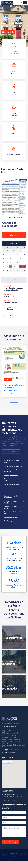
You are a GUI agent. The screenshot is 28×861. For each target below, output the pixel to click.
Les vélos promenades (10, 687)
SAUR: (10, 801)
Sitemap (14, 857)
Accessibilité (21, 855)
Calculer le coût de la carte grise (13, 512)
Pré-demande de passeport (13, 466)
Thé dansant (8, 309)
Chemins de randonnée (9, 662)
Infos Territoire (8, 383)
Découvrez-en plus (8, 32)
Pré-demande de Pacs (11, 484)
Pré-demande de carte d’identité (11, 461)
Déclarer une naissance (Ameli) (12, 479)
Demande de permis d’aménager (10, 502)
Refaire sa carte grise (11, 517)
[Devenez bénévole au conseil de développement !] (14, 362)
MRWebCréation (14, 853)
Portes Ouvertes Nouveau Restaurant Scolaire (13, 289)
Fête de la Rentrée (10, 303)
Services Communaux (14, 52)
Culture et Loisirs (14, 135)
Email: (13, 752)
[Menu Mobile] (25, 2)
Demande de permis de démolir (11, 507)
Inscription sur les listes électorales (12, 470)
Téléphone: (12, 749)
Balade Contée (9, 296)
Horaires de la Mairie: (10, 726)
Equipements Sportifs (14, 154)
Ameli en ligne (8, 521)
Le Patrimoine (14, 637)
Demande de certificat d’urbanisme (11, 497)
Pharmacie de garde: (11, 794)
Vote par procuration (11, 475)
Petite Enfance (14, 73)
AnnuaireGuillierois (14, 114)
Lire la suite (7, 394)
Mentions (13, 855)
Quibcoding (6, 855)
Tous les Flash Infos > (14, 217)
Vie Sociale (14, 93)
